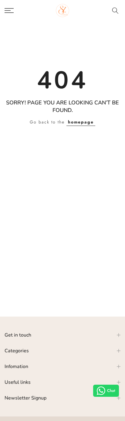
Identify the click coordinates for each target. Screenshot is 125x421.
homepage (81, 122)
